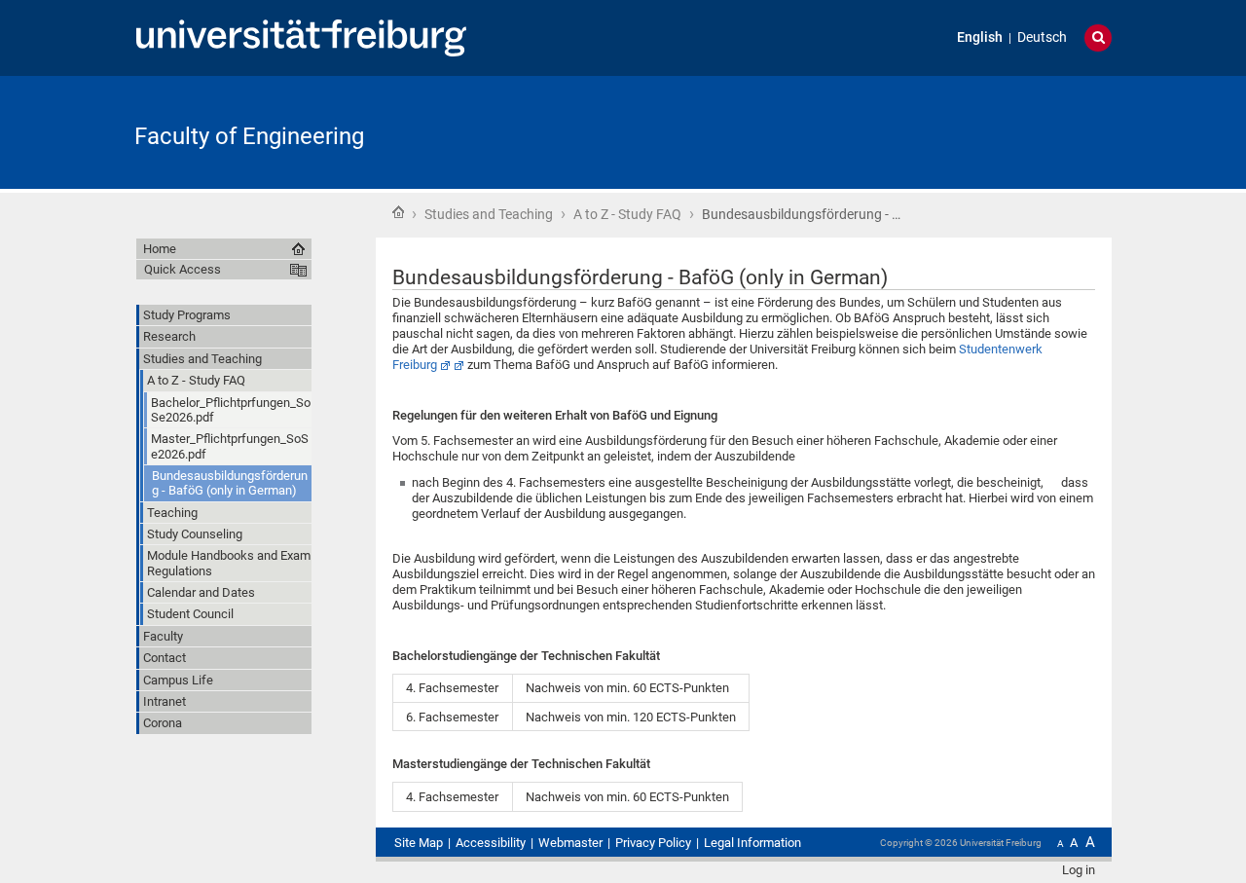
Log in (1078, 870)
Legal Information (752, 842)
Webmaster (570, 842)
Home (398, 212)
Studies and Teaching (488, 214)
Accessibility (491, 842)
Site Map (418, 842)
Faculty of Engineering (249, 136)
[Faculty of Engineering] (1016, 131)
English (980, 37)
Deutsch (1042, 37)
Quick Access (182, 269)
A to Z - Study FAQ (627, 214)
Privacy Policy (653, 842)
